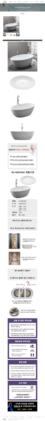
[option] (11, 24)
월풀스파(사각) (19, 1)
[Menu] (43, 1)
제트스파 (11, 1)
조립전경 (22, 416)
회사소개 (7, 416)
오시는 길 (38, 416)
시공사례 (41, 1)
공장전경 (15, 416)
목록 (41, 38)
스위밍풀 (15, 1)
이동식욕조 (31, 1)
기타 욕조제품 (36, 1)
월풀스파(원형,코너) (25, 1)
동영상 (30, 416)
